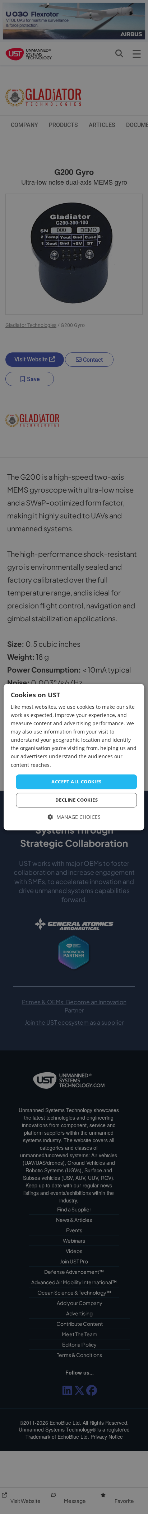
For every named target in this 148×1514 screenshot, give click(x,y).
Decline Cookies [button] (76, 800)
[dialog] (74, 757)
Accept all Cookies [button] (76, 781)
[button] (74, 817)
